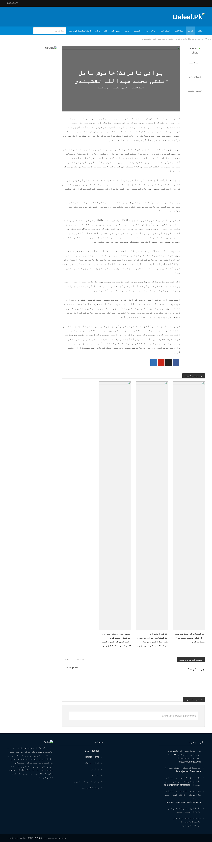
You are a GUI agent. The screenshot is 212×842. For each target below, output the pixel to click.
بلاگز (200, 30)
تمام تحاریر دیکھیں (74, 659)
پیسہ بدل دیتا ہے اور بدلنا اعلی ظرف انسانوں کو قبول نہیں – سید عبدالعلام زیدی (116, 639)
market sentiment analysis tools (183, 802)
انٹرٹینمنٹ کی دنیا (80, 30)
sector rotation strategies (177, 784)
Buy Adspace (92, 750)
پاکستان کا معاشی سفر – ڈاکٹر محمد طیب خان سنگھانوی (190, 637)
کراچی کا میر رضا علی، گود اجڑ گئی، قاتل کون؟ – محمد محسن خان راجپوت (184, 754)
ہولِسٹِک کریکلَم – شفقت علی (184, 767)
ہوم (210, 38)
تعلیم (136, 30)
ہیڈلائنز (179, 30)
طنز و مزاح (101, 30)
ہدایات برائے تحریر (86, 781)
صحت (127, 30)
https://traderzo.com (190, 761)
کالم (190, 30)
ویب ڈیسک (195, 62)
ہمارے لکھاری (90, 787)
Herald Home (92, 756)
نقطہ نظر (165, 30)
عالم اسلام (150, 30)
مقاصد (95, 775)
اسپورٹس (116, 30)
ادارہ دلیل (92, 763)
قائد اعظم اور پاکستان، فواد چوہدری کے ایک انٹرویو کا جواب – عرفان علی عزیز (152, 639)
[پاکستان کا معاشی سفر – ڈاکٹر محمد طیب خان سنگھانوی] (189, 505)
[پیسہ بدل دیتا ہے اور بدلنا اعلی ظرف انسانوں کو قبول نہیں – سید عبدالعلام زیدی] (115, 505)
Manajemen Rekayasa (188, 771)
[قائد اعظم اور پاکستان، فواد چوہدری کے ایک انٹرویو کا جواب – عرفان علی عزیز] (152, 505)
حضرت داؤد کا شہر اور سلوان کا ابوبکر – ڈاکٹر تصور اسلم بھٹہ (183, 781)
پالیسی (94, 769)
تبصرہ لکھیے (195, 90)
